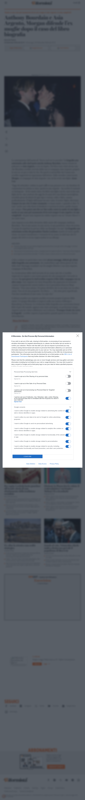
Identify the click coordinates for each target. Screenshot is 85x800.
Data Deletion (30, 464)
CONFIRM (27, 456)
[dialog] (42, 400)
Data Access (42, 464)
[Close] (78, 336)
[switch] (68, 376)
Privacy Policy (54, 464)
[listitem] (42, 372)
